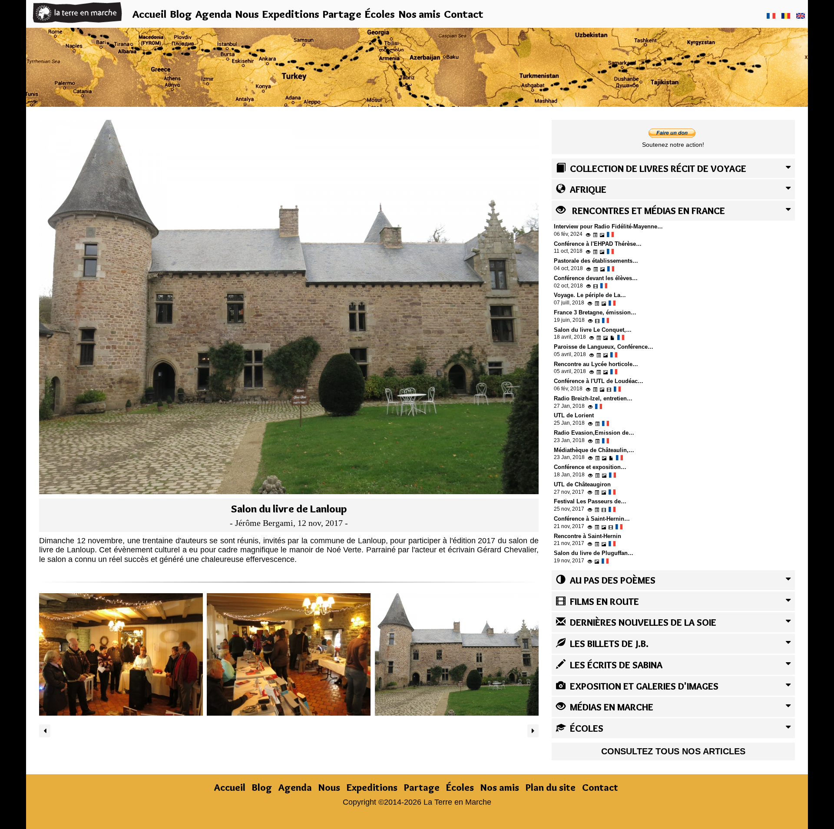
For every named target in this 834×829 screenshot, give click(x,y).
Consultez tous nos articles (673, 751)
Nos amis (419, 13)
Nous (247, 13)
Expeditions (290, 13)
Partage (342, 13)
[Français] (771, 16)
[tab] (673, 168)
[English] (800, 16)
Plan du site (551, 787)
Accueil (149, 13)
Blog (181, 13)
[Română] (785, 16)
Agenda (213, 13)
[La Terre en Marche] (77, 12)
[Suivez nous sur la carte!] (417, 66)
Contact (463, 13)
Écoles (380, 13)
